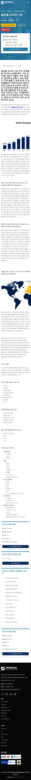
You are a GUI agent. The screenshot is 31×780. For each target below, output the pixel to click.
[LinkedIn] (15, 694)
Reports (9, 11)
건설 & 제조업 (4, 739)
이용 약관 (3, 716)
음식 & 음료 (4, 742)
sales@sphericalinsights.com (13, 689)
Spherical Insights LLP (18, 777)
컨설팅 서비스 (4, 707)
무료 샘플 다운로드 (9, 25)
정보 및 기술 (4, 734)
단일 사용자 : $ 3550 (11, 40)
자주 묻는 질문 (4, 701)
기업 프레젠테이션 (5, 718)
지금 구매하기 (16, 49)
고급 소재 (3, 728)
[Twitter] (2, 694)
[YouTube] (11, 694)
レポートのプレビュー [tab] (9, 66)
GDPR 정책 (4, 713)
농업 (2, 737)
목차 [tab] (19, 66)
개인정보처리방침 (5, 710)
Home (2, 11)
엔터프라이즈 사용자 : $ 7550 (13, 45)
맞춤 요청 (23, 25)
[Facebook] (6, 694)
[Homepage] (15, 668)
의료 (2, 731)
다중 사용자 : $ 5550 (11, 42)
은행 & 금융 (4, 745)
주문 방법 (3, 704)
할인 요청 (6, 29)
